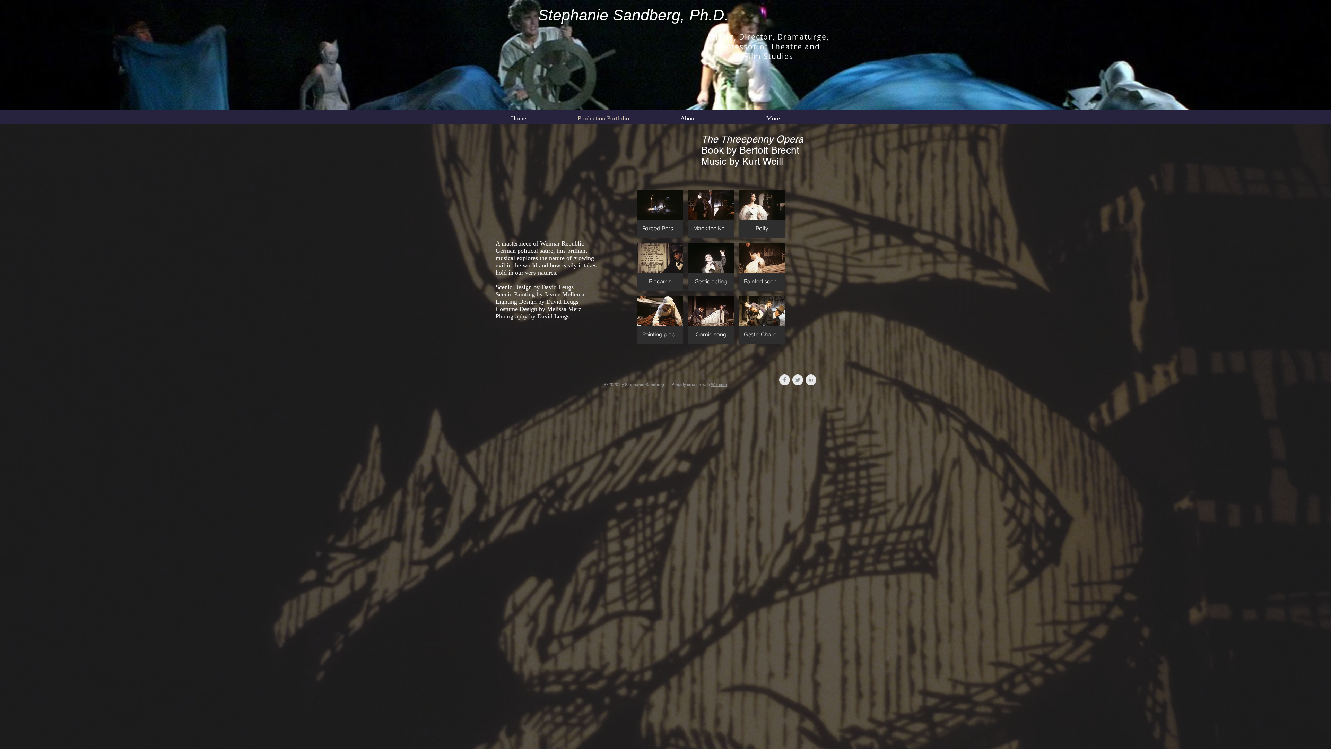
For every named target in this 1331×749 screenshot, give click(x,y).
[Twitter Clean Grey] (797, 379)
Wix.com (719, 384)
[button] (660, 214)
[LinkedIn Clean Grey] (811, 379)
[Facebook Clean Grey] (784, 379)
